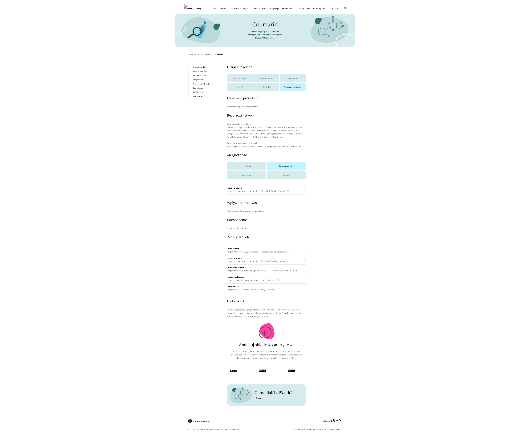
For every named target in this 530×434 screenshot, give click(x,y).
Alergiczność (198, 80)
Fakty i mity (333, 8)
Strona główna (194, 54)
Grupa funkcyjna (199, 67)
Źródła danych (198, 92)
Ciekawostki (197, 96)
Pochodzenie (198, 88)
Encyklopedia (319, 8)
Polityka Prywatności (318, 429)
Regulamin (303, 429)
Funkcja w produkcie (201, 71)
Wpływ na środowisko (201, 84)
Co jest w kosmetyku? (239, 8)
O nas (294, 429)
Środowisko (287, 8)
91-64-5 (271, 38)
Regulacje (274, 8)
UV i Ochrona (220, 8)
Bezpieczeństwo (259, 8)
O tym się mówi (303, 8)
